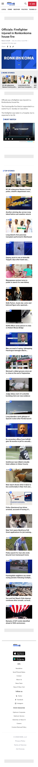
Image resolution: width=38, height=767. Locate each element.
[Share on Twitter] (10, 46)
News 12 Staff (6, 41)
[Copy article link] (13, 46)
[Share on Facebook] (7, 46)
